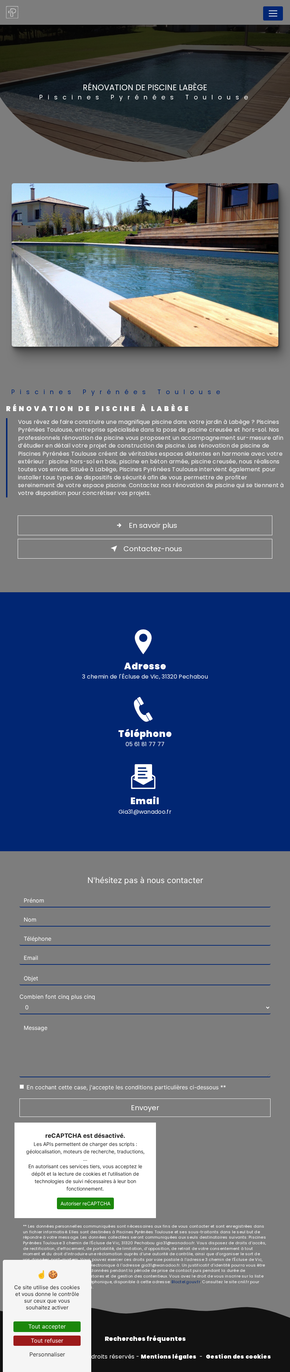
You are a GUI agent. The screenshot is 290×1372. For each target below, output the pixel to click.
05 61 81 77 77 (145, 744)
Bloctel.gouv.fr (186, 1282)
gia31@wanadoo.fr (145, 812)
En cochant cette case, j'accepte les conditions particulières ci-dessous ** (126, 1087)
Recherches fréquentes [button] (145, 1338)
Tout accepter (47, 1326)
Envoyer (145, 1108)
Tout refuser (47, 1340)
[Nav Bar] (273, 13)
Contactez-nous (152, 549)
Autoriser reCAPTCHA (85, 1203)
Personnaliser (47, 1354)
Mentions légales (168, 1357)
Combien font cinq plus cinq (57, 996)
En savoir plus (153, 525)
